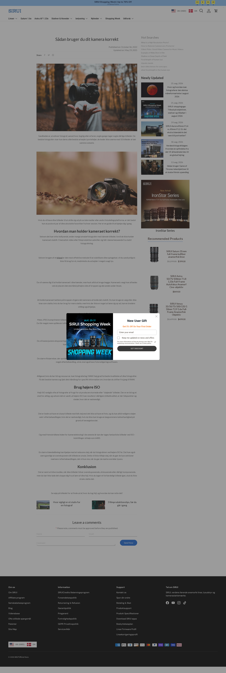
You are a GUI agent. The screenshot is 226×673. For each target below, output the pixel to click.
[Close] (156, 316)
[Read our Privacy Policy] (155, 342)
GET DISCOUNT (137, 348)
